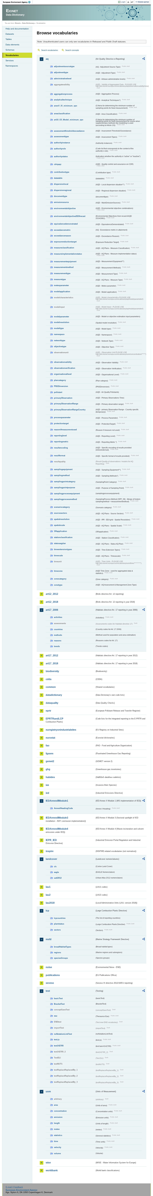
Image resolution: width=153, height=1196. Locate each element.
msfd (48, 939)
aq (47, 59)
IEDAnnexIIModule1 (57, 800)
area (56, 1105)
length (57, 1123)
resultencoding (61, 448)
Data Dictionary (28, 23)
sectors (57, 930)
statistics (58, 1135)
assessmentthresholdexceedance (69, 131)
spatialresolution (61, 519)
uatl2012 (58, 878)
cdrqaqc (57, 164)
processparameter (62, 417)
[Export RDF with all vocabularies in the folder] (143, 59)
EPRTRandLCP (54, 718)
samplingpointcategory (64, 481)
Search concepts (72, 50)
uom (48, 1091)
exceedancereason (62, 236)
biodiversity (52, 671)
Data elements (12, 44)
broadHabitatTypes (62, 947)
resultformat (59, 455)
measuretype (60, 279)
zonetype (58, 585)
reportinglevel (60, 435)
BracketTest (59, 1004)
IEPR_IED (51, 840)
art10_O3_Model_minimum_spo (68, 120)
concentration (60, 1111)
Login (123, 2)
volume (57, 1153)
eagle (56, 872)
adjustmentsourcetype (64, 66)
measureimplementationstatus (68, 254)
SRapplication (60, 531)
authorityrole (60, 149)
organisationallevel (63, 374)
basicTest (58, 998)
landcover (51, 859)
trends (57, 646)
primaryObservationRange (66, 404)
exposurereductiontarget (65, 242)
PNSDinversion (61, 386)
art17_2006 (52, 610)
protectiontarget (61, 423)
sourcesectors (60, 513)
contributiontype (61, 172)
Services (10, 60)
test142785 (59, 1046)
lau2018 (50, 903)
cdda (48, 679)
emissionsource (61, 202)
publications (53, 975)
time (56, 1141)
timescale (58, 555)
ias (47, 785)
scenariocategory (62, 507)
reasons (57, 640)
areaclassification (62, 113)
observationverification (64, 368)
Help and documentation (17, 28)
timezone (58, 571)
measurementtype (62, 273)
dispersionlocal (61, 184)
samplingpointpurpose (64, 487)
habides (50, 777)
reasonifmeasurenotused (65, 429)
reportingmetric (61, 441)
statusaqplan (60, 543)
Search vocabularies (49, 50)
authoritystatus (61, 156)
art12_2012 (52, 594)
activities (58, 617)
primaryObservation (63, 398)
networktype (59, 340)
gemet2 (50, 761)
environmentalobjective (65, 208)
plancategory (60, 380)
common (51, 687)
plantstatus (59, 924)
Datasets (10, 34)
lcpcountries (59, 918)
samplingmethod (62, 475)
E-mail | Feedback (14, 1187)
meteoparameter (61, 285)
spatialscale (59, 525)
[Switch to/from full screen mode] (132, 2)
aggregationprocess (63, 94)
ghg (48, 769)
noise (49, 967)
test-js (56, 1039)
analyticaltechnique (63, 100)
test (48, 991)
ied (47, 793)
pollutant (58, 392)
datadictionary (54, 695)
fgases (49, 753)
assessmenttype (61, 136)
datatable (58, 178)
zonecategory (60, 579)
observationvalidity (63, 362)
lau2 (48, 895)
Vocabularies (12, 55)
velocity (57, 1147)
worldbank (52, 1170)
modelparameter (61, 316)
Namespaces (12, 66)
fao (47, 745)
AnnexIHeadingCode (63, 808)
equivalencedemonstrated (66, 224)
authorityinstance (62, 143)
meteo (57, 1129)
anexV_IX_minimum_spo (65, 106)
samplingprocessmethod (65, 499)
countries (58, 629)
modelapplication (62, 291)
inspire (49, 851)
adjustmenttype (61, 72)
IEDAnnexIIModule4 (57, 829)
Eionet (17, 23)
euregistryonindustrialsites (61, 729)
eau (55, 1016)
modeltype (59, 328)
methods (58, 635)
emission (58, 1117)
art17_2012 (52, 655)
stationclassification (63, 537)
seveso (50, 983)
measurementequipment (65, 261)
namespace (59, 334)
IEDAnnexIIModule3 (57, 817)
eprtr (48, 710)
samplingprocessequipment (67, 493)
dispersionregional (62, 190)
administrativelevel (62, 78)
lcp (47, 910)
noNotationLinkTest (63, 1034)
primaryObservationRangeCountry (69, 410)
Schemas (10, 50)
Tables (9, 39)
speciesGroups (61, 958)
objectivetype (60, 346)
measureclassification (64, 248)
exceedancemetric (62, 230)
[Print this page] (128, 2)
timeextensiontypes (63, 549)
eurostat (50, 737)
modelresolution (61, 322)
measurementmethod (64, 267)
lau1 (48, 887)
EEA (17, 2)
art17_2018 (52, 663)
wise (48, 1162)
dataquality (52, 703)
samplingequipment (63, 469)
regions (57, 952)
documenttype (60, 196)
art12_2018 (52, 602)
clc (55, 866)
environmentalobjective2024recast (69, 216)
